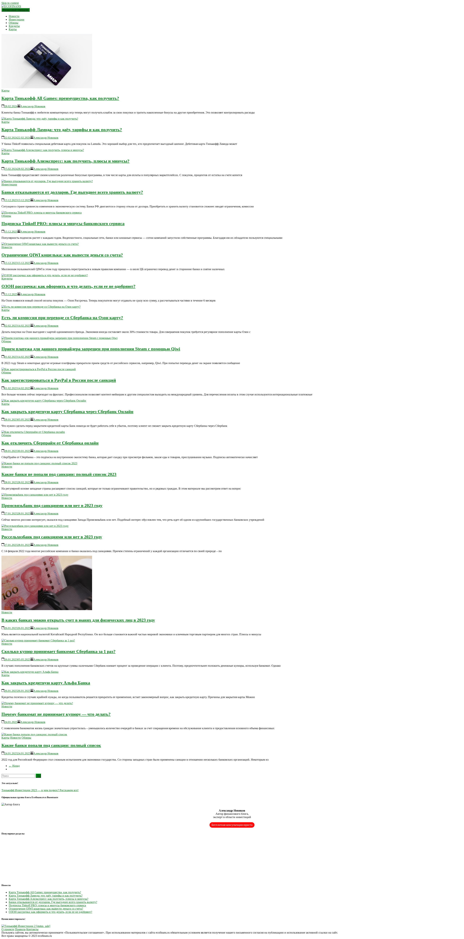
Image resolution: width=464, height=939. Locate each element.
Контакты (32, 929)
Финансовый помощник (15, 10)
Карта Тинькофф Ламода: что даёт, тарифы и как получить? (61, 129)
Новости (14, 16)
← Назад (14, 765)
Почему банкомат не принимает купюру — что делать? (56, 714)
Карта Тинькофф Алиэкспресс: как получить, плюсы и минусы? (65, 161)
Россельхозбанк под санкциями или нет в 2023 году (51, 536)
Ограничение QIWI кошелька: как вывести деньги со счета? (62, 255)
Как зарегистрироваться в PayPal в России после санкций (58, 380)
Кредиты (14, 26)
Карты (13, 29)
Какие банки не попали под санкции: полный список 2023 (58, 474)
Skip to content (10, 3)
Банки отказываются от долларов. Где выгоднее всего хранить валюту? (72, 192)
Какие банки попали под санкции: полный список (51, 745)
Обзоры (13, 22)
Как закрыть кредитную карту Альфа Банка (45, 682)
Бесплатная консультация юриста (232, 824)
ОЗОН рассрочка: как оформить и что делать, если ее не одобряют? (68, 286)
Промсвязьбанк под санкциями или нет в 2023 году (51, 505)
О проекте (7, 929)
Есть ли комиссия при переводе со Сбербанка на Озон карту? (62, 317)
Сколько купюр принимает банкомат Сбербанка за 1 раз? (58, 651)
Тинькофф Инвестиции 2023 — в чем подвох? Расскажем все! (39, 790)
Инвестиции (16, 19)
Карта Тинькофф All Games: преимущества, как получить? (60, 98)
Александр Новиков (32, 106)
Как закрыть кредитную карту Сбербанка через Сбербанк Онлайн (67, 411)
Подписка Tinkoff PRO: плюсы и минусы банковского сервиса (63, 223)
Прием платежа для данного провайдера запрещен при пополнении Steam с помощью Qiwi (90, 348)
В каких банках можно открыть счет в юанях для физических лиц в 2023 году (78, 620)
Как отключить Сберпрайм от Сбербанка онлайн (50, 443)
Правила (20, 929)
